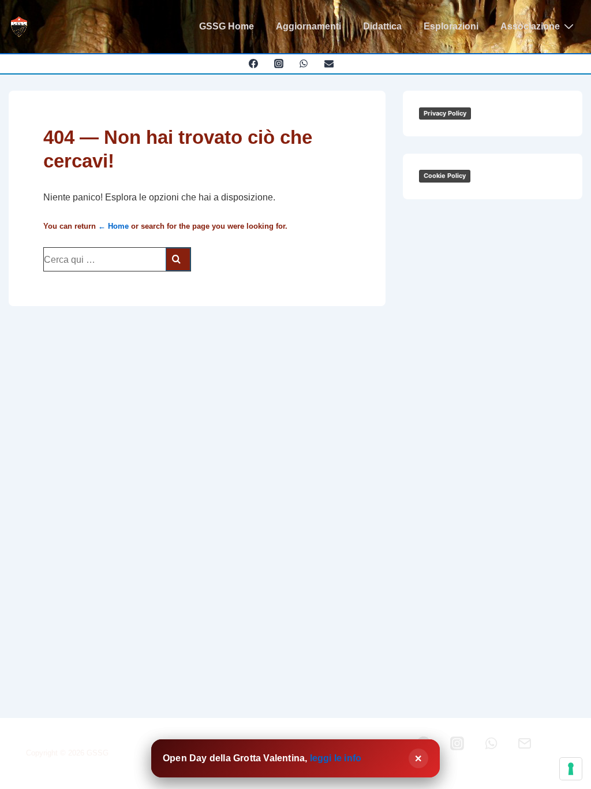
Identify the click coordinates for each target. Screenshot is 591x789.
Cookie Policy (445, 176)
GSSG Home (226, 26)
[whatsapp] (304, 63)
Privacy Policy (445, 113)
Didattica (382, 26)
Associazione (530, 26)
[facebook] (253, 63)
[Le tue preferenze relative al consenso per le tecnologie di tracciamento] (571, 769)
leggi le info (336, 758)
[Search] (178, 259)
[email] (329, 63)
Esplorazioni (451, 26)
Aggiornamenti (308, 26)
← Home (113, 226)
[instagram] (278, 63)
